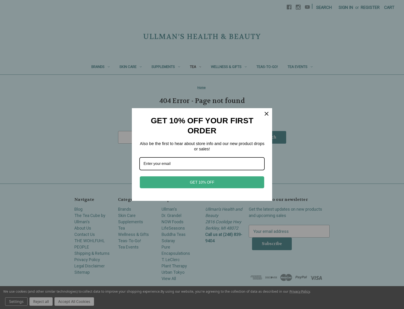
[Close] (266, 113)
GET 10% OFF (202, 182)
